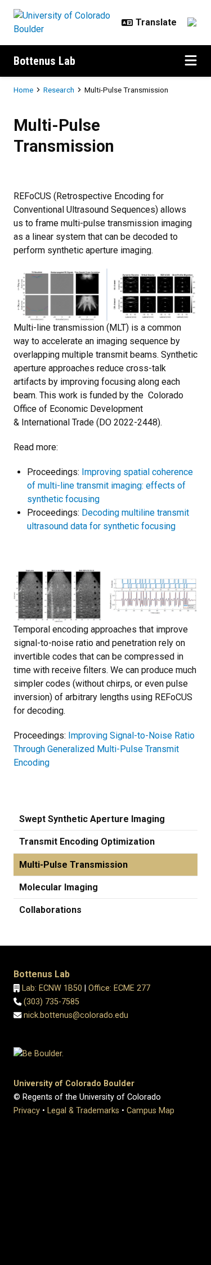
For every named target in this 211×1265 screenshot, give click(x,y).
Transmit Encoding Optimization (87, 841)
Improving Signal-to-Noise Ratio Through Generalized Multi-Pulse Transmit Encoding (104, 749)
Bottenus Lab (44, 61)
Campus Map (150, 1110)
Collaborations (50, 909)
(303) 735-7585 (51, 1002)
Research (58, 89)
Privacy (27, 1110)
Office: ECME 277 (119, 988)
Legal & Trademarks (83, 1110)
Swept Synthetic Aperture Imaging (92, 819)
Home (23, 89)
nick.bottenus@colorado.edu (76, 1015)
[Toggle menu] (190, 61)
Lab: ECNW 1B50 (52, 988)
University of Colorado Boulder (74, 1083)
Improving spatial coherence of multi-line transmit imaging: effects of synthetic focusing (110, 485)
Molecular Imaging (58, 887)
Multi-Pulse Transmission (73, 864)
